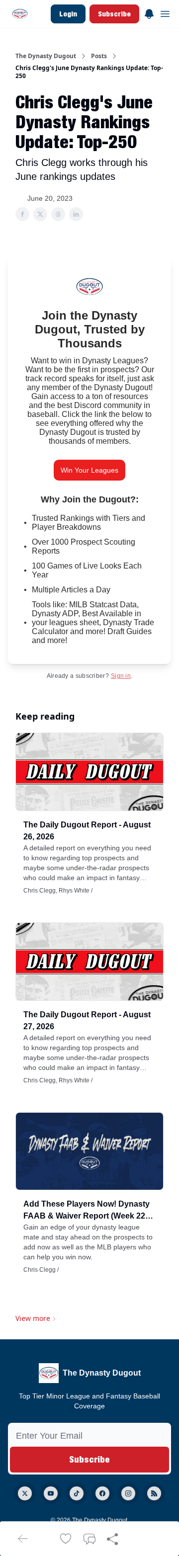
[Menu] (149, 12)
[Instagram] (128, 1493)
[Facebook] (102, 1493)
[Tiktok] (77, 1493)
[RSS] (154, 1493)
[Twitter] (25, 1493)
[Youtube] (51, 1493)
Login (68, 13)
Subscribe (114, 13)
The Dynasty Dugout (45, 56)
